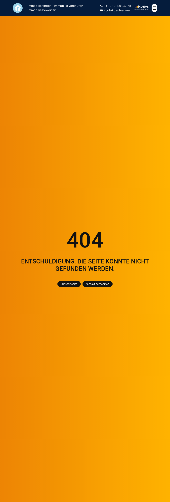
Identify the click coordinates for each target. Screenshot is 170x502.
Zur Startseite (69, 283)
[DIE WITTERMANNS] (18, 8)
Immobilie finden (40, 6)
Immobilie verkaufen (68, 6)
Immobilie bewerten (42, 10)
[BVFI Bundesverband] (141, 8)
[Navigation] (154, 8)
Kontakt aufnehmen (97, 283)
